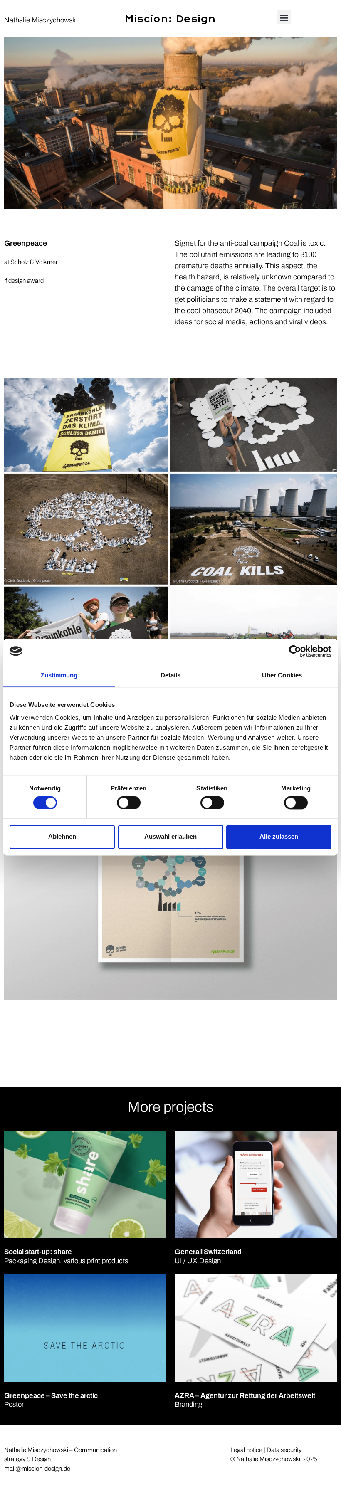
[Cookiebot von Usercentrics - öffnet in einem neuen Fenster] (295, 651)
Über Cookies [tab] (282, 675)
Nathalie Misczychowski (41, 20)
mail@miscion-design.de (37, 1468)
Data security (284, 1450)
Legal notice (246, 1450)
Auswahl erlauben (170, 836)
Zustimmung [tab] (59, 675)
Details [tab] (171, 675)
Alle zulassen (278, 836)
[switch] (129, 802)
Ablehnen (62, 836)
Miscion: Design (170, 19)
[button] (284, 17)
